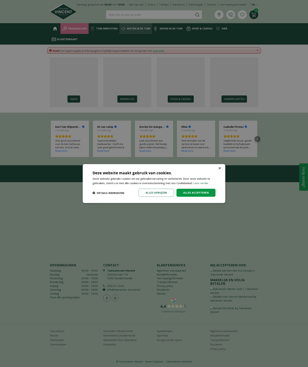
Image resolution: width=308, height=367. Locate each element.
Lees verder (201, 183)
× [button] (219, 168)
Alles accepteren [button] (196, 192)
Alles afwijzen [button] (156, 192)
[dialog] (154, 183)
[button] (108, 193)
